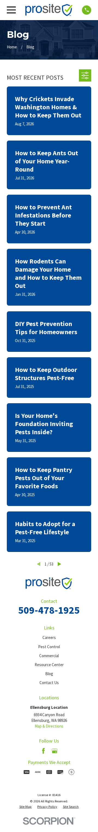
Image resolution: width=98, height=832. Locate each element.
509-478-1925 (49, 610)
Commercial (49, 655)
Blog (49, 673)
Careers (49, 637)
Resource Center (49, 664)
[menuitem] (25, 806)
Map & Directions (49, 726)
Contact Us (49, 682)
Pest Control (49, 646)
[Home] (49, 10)
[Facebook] (43, 751)
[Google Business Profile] (54, 751)
